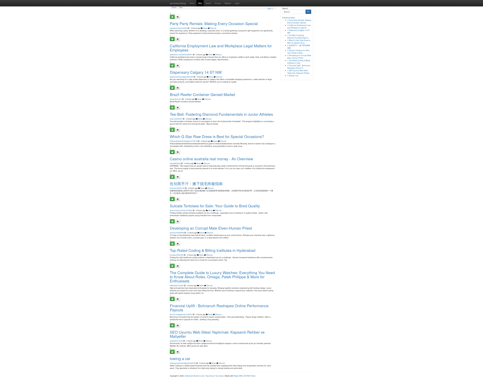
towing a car (180, 358)
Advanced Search (192, 375)
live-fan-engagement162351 (181, 314)
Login (237, 3)
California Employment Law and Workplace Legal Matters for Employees (221, 48)
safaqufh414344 (176, 341)
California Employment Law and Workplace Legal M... (299, 26)
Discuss (213, 28)
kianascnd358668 (177, 232)
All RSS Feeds (249, 375)
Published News (288, 17)
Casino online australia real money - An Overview (211, 158)
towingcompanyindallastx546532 (183, 363)
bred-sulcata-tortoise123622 (181, 210)
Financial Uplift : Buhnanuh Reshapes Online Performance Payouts (219, 307)
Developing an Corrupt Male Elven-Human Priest (211, 228)
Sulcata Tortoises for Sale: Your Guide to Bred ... (298, 51)
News (205, 28)
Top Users (219, 375)
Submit (208, 3)
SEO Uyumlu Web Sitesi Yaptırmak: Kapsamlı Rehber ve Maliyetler (217, 334)
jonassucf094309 (176, 255)
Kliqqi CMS (238, 375)
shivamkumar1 (176, 99)
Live (202, 375)
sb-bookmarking (178, 3)
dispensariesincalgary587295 (181, 76)
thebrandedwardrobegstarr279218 (183, 141)
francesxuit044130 (177, 188)
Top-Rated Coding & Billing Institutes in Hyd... (298, 61)
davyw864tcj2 (175, 163)
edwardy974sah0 (177, 285)
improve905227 (176, 118)
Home (192, 3)
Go (308, 11)
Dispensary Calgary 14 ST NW (196, 72)
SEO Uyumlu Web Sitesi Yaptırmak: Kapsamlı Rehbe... (299, 71)
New (200, 3)
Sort (269, 8)
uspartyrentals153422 (178, 28)
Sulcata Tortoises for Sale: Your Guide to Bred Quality (215, 205)
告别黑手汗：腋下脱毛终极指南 (196, 183)
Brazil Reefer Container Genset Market (202, 94)
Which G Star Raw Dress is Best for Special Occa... (298, 41)
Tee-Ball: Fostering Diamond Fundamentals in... (298, 36)
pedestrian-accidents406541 (181, 54)
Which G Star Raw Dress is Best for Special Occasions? (217, 136)
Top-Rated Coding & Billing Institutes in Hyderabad (212, 250)
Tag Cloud (210, 375)
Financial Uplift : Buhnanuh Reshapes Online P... (298, 66)
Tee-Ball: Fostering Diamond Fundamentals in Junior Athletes (221, 114)
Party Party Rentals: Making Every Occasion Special (214, 23)
